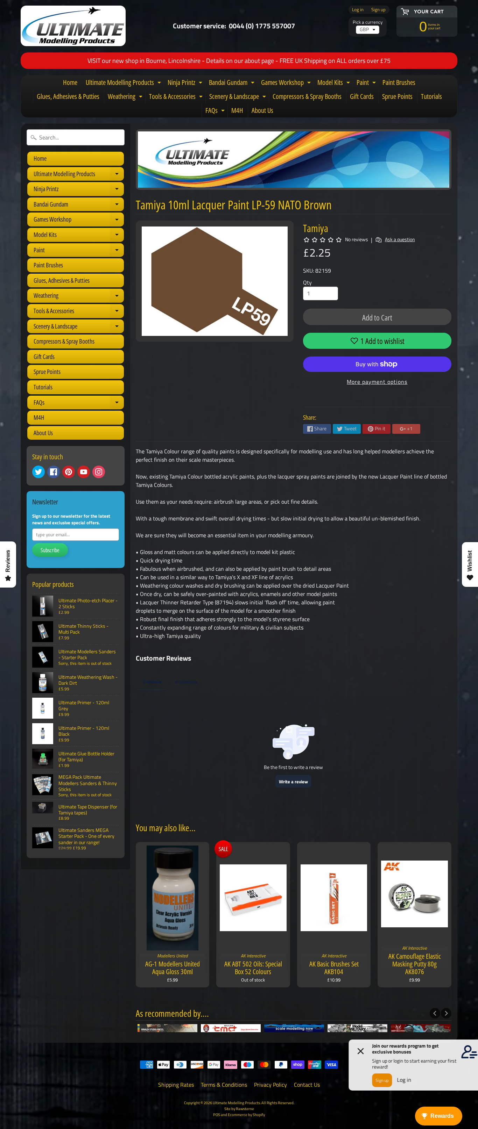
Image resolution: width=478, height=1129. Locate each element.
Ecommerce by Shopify (246, 1114)
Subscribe (50, 550)
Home (70, 82)
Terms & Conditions (224, 1084)
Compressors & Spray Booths (307, 96)
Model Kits (334, 83)
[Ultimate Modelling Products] (73, 26)
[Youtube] (83, 472)
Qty (307, 282)
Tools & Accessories (176, 97)
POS (216, 1114)
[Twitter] (38, 472)
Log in (358, 9)
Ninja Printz (186, 83)
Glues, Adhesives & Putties (68, 96)
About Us (262, 110)
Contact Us (307, 1084)
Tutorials (431, 96)
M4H (237, 110)
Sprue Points (397, 96)
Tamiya (315, 228)
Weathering (126, 97)
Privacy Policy (270, 1084)
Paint (367, 83)
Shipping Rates (176, 1084)
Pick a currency (367, 22)
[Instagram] (98, 472)
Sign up (378, 9)
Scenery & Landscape (238, 97)
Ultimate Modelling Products (124, 83)
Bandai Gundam (232, 83)
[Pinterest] (68, 472)
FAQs (215, 111)
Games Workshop (286, 83)
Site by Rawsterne (239, 1109)
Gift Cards (362, 96)
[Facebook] (53, 472)
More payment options (377, 381)
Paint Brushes (398, 82)
